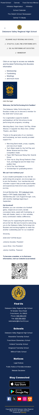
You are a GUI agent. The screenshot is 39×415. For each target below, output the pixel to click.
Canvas (17, 3)
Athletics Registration (15, 6)
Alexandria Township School (18, 337)
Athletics (29, 6)
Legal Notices (18, 363)
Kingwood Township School (19, 348)
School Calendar (19, 10)
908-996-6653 (20, 318)
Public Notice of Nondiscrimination (18, 367)
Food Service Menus (30, 3)
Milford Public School (18, 352)
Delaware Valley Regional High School (20, 39)
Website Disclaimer (18, 370)
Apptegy (23, 412)
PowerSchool (6, 3)
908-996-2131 (21, 316)
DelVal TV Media (19, 18)
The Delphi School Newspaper (19, 14)
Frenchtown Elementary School (18, 340)
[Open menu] (5, 28)
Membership (21, 53)
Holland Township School (18, 344)
